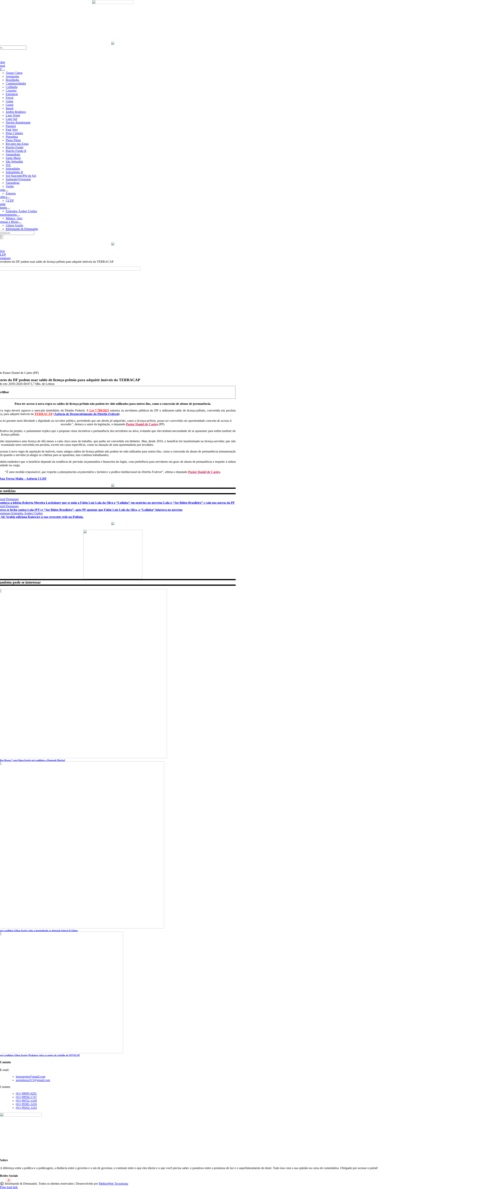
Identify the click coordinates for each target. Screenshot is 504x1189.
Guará (9, 104)
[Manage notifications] (9, 1180)
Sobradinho (13, 168)
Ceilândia (12, 87)
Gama (9, 101)
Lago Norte (13, 115)
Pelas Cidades (14, 133)
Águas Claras (14, 72)
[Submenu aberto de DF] (3, 70)
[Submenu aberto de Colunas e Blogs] (19, 222)
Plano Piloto (13, 140)
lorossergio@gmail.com (30, 1076)
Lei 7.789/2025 (99, 410)
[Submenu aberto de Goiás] (6, 191)
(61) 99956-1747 (26, 1097)
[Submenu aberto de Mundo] (8, 208)
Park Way (12, 129)
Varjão (10, 186)
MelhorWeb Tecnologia (113, 1183)
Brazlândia (12, 80)
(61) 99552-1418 (26, 1100)
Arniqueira (12, 76)
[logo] (113, 3)
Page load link (9, 1187)
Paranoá (11, 126)
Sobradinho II (14, 172)
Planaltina (12, 136)
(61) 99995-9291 (26, 1093)
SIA (8, 165)
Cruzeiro (11, 90)
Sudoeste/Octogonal (18, 179)
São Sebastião (14, 161)
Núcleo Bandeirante (18, 122)
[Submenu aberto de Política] (8, 198)
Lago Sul (11, 119)
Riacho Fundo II (16, 151)
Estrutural (12, 94)
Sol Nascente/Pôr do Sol (21, 175)
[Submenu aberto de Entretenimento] (18, 215)
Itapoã (9, 108)
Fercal (9, 97)
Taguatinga (12, 182)
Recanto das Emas (17, 143)
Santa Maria (13, 158)
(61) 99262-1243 (26, 1107)
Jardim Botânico (16, 112)
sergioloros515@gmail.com (33, 1080)
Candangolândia (16, 83)
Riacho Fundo (14, 147)
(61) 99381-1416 (26, 1104)
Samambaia (13, 154)
